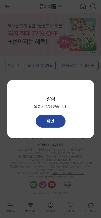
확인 (50, 121)
